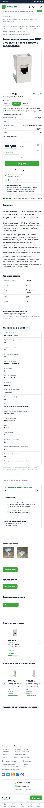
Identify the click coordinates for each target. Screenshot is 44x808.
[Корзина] (37, 7)
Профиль (39, 806)
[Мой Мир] (17, 774)
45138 (12, 650)
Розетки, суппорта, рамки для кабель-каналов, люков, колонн (21, 26)
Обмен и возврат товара (22, 757)
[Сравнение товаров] (29, 7)
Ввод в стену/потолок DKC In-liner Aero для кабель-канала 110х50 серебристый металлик (15, 685)
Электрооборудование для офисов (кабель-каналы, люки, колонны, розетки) (20, 20)
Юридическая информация (32, 791)
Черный (7, 104)
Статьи (25, 767)
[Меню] (4, 7)
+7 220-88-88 (37, 2)
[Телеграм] (8, 774)
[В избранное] (38, 145)
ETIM (33, 198)
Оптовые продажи (20, 754)
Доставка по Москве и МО (10, 767)
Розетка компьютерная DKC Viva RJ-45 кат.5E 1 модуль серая (14, 644)
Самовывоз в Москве (8, 764)
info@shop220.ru (23, 786)
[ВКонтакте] (3, 774)
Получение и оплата (9, 761)
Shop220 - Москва (7, 17)
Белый (25, 104)
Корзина (22, 806)
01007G (12, 691)
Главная (5, 806)
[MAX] (22, 774)
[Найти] (39, 11)
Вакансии (5, 757)
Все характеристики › (10, 136)
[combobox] (9, 2)
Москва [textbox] (5, 1)
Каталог (13, 806)
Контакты (5, 754)
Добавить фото (10, 569)
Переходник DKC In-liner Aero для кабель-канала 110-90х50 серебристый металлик (33, 685)
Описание (7, 198)
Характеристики (21, 198)
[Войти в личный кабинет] (41, 7)
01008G (31, 691)
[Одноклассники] (13, 774)
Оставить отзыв (10, 605)
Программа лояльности (21, 749)
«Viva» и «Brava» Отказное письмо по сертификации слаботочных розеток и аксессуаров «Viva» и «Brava (23, 504)
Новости (25, 764)
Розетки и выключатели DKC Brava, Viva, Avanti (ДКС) (20, 29)
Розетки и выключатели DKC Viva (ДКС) (14, 31)
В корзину (36, 798)
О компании (5, 749)
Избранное (30, 806)
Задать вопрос (10, 586)
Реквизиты (5, 751)
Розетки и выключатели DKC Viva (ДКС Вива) (16, 34)
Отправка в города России (10, 769)
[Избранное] (33, 7)
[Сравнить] (38, 150)
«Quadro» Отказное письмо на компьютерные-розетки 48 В (20, 511)
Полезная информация (21, 751)
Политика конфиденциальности (14, 791)
